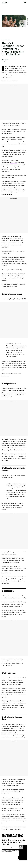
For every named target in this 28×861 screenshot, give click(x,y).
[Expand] (20, 846)
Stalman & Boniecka (27, 21)
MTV (24, 299)
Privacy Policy (9, 851)
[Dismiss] (25, 846)
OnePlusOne (13, 162)
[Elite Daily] (5, 2)
